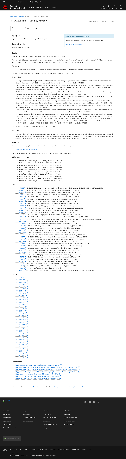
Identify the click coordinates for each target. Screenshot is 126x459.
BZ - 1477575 (20, 268)
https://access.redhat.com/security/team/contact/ (68, 387)
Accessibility (46, 421)
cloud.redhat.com (69, 424)
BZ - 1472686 (20, 250)
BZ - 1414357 (19, 208)
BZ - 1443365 (20, 230)
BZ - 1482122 (19, 270)
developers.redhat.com (70, 417)
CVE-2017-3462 (20, 327)
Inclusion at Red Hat (63, 449)
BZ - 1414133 (19, 188)
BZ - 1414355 (19, 206)
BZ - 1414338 (19, 192)
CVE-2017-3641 (20, 344)
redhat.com (67, 414)
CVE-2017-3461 (20, 324)
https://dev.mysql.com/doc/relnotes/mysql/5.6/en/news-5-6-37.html (37, 378)
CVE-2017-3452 (20, 318)
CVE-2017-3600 (21, 335)
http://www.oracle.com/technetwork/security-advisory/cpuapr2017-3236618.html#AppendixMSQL (46, 370)
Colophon (46, 428)
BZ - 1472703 (20, 255)
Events (26, 449)
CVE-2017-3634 (20, 340)
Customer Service (8, 424)
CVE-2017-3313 (20, 309)
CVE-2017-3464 (21, 331)
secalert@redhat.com (34, 387)
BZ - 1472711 (19, 266)
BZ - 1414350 (19, 197)
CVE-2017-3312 (20, 307)
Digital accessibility (51, 455)
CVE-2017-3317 (20, 311)
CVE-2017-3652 (20, 355)
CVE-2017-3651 (20, 353)
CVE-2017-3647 (20, 347)
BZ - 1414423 (19, 210)
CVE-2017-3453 (20, 320)
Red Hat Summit (86, 449)
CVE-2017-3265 (20, 291)
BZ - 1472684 (20, 248)
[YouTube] (89, 403)
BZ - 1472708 (20, 261)
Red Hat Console (26, 2)
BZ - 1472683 (20, 246)
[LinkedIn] (85, 403)
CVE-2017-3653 (20, 358)
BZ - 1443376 (20, 235)
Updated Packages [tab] (31, 28)
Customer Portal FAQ (29, 417)
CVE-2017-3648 (20, 349)
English (108, 8)
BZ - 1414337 (19, 190)
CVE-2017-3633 (20, 338)
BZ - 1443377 (20, 237)
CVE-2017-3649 (20, 351)
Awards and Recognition (50, 424)
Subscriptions (7, 2)
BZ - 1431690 (19, 217)
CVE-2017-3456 (20, 322)
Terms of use (24, 455)
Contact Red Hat (42, 449)
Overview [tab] (15, 28)
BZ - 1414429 (20, 212)
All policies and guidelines (37, 455)
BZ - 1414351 (19, 199)
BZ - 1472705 (20, 259)
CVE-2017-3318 (20, 313)
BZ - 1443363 (20, 226)
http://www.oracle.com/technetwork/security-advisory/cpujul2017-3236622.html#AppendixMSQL (46, 372)
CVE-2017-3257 (20, 287)
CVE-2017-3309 (20, 304)
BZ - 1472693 (20, 252)
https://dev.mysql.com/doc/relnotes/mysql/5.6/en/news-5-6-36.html (37, 376)
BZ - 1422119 (19, 215)
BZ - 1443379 (20, 241)
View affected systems (73, 44)
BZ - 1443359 (20, 224)
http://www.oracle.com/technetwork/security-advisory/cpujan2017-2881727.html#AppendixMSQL (46, 367)
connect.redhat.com (69, 421)
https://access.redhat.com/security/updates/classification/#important (37, 365)
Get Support (37, 2)
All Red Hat (115, 8)
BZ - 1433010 (19, 219)
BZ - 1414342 (19, 195)
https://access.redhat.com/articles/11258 (25, 150)
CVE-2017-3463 (20, 329)
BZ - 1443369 (20, 232)
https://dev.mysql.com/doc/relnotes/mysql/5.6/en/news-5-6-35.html (37, 374)
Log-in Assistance (28, 421)
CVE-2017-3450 (20, 315)
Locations (32, 449)
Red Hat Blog (52, 449)
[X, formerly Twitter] (98, 403)
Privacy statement (14, 455)
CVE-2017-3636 (20, 342)
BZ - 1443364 (20, 228)
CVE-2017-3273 (20, 293)
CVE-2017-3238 (20, 282)
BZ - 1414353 (19, 204)
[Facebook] (94, 403)
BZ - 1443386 (20, 244)
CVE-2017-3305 (20, 300)
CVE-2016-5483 (20, 278)
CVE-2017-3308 (20, 302)
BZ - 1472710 (19, 264)
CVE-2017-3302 (20, 298)
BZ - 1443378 (20, 239)
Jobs (21, 449)
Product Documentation (10, 428)
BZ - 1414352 (19, 201)
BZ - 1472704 (20, 257)
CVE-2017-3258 (20, 289)
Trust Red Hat (47, 414)
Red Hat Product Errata (17, 16)
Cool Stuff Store (75, 449)
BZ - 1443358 (20, 221)
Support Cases (7, 421)
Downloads (16, 2)
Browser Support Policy (50, 417)
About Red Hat (14, 449)
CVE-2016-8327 (20, 280)
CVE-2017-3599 (20, 333)
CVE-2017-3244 (20, 284)
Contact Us (26, 414)
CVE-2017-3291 (20, 295)
